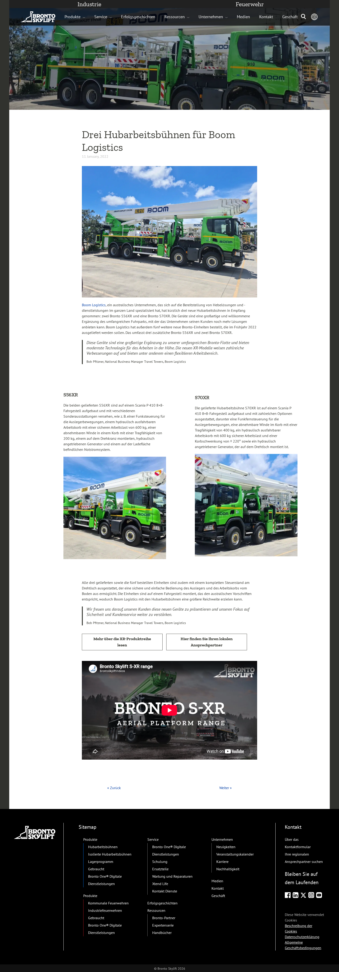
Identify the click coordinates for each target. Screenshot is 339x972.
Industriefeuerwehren (105, 910)
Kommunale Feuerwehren (108, 903)
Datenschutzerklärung (302, 936)
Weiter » (225, 787)
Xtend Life (160, 883)
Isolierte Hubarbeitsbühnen (109, 854)
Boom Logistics (94, 305)
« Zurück (114, 787)
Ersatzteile (160, 869)
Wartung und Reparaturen (172, 876)
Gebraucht (96, 869)
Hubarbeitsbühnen (103, 846)
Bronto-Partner (163, 918)
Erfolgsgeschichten (138, 16)
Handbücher (162, 932)
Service (100, 16)
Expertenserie (163, 925)
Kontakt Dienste (164, 891)
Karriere (222, 861)
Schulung (159, 861)
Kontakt (266, 16)
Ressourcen (174, 16)
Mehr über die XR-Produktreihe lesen (122, 642)
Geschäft (290, 16)
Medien (243, 16)
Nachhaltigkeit (227, 869)
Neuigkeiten (225, 846)
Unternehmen (211, 16)
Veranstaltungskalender (235, 854)
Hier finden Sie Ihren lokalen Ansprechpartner (207, 642)
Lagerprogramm (100, 861)
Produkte (72, 16)
